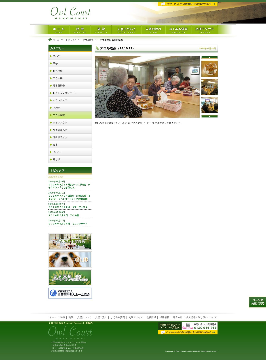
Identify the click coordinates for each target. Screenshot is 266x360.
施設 (71, 317)
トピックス (71, 40)
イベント (57, 152)
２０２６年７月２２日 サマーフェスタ (67, 206)
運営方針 (177, 317)
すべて (56, 56)
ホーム (56, 40)
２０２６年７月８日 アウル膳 (63, 214)
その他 (56, 107)
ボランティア (60, 100)
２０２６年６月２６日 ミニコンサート (67, 222)
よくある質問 (118, 317)
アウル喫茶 (88, 40)
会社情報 (151, 317)
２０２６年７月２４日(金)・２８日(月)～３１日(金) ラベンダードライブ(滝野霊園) (69, 195)
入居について (84, 317)
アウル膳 (57, 78)
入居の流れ (101, 317)
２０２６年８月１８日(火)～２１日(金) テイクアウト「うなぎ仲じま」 (69, 184)
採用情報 (164, 317)
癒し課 (56, 159)
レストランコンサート (65, 93)
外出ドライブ (60, 137)
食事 (55, 144)
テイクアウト (60, 122)
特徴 (62, 317)
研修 (55, 63)
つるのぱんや (60, 130)
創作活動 (57, 71)
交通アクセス (136, 317)
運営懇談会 (59, 85)
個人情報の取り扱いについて (201, 317)
